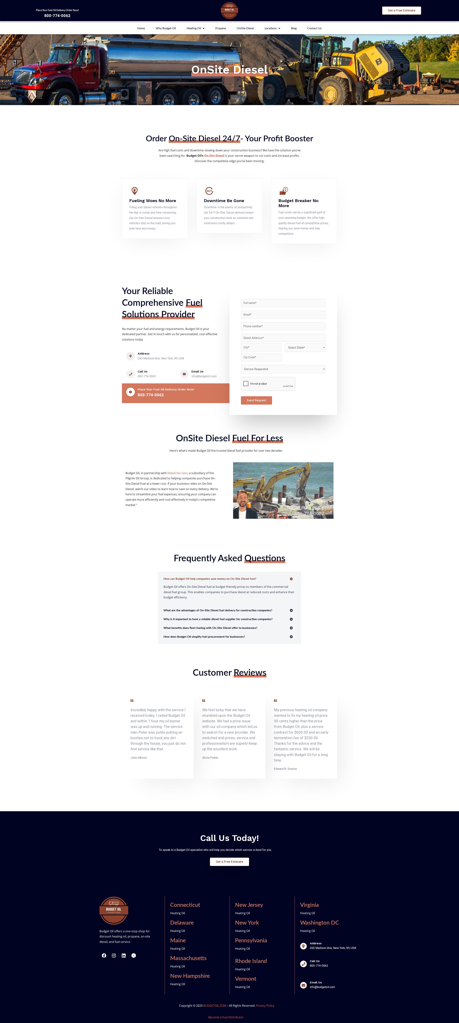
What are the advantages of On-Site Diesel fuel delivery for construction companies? (218, 610)
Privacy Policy (265, 1006)
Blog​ (294, 28)
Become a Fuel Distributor (226, 1017)
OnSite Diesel (245, 28)
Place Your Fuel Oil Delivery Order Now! (57, 10)
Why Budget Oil (166, 28)
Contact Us (314, 28)
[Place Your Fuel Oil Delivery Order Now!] (130, 392)
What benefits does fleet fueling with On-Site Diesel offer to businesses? (210, 628)
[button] (229, 579)
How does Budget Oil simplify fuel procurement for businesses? (204, 636)
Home (141, 28)
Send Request (256, 400)
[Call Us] (130, 374)
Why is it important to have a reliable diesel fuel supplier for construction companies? (218, 619)
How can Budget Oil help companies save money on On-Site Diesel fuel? (210, 578)
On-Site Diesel (214, 156)
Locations (271, 28)
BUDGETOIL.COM (214, 1006)
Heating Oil (194, 28)
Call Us (143, 371)
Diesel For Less (177, 473)
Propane (220, 28)
